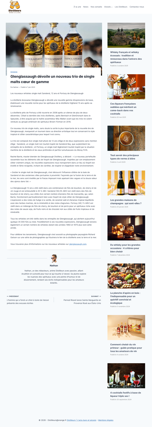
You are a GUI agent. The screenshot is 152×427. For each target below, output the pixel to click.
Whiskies (13, 72)
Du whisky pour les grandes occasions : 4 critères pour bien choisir (125, 248)
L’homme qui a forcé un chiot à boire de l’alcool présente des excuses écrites (28, 299)
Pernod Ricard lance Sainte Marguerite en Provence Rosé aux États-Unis (82, 299)
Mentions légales (105, 420)
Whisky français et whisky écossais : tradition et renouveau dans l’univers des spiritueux (126, 57)
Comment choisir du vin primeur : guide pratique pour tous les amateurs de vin (126, 348)
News (85, 7)
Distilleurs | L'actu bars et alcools (81, 420)
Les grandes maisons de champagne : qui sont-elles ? (125, 202)
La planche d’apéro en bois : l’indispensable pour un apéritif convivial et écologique (125, 298)
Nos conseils (96, 7)
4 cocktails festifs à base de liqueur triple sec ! (125, 394)
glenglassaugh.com (77, 244)
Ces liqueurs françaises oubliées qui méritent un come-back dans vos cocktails (123, 108)
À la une (77, 7)
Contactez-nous (137, 7)
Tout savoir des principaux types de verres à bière (124, 157)
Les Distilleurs (121, 7)
